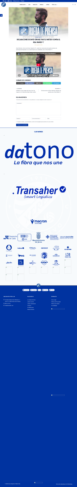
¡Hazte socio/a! (30, 301)
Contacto (29, 305)
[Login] (75, 4)
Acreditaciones (30, 307)
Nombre (19, 118)
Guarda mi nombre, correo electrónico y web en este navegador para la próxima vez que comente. (35, 121)
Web (48, 118)
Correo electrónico (36, 118)
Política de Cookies (55, 303)
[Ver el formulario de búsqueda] (73, 5)
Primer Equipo (38, 37)
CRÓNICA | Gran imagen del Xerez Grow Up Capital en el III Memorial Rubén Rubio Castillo (26, 90)
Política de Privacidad (55, 301)
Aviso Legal (53, 299)
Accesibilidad (54, 305)
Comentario (19, 103)
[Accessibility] (1, 15)
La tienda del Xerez (31, 299)
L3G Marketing (69, 484)
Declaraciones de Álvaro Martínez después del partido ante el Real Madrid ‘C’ (51, 90)
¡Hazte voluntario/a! (31, 303)
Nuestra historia (30, 309)
